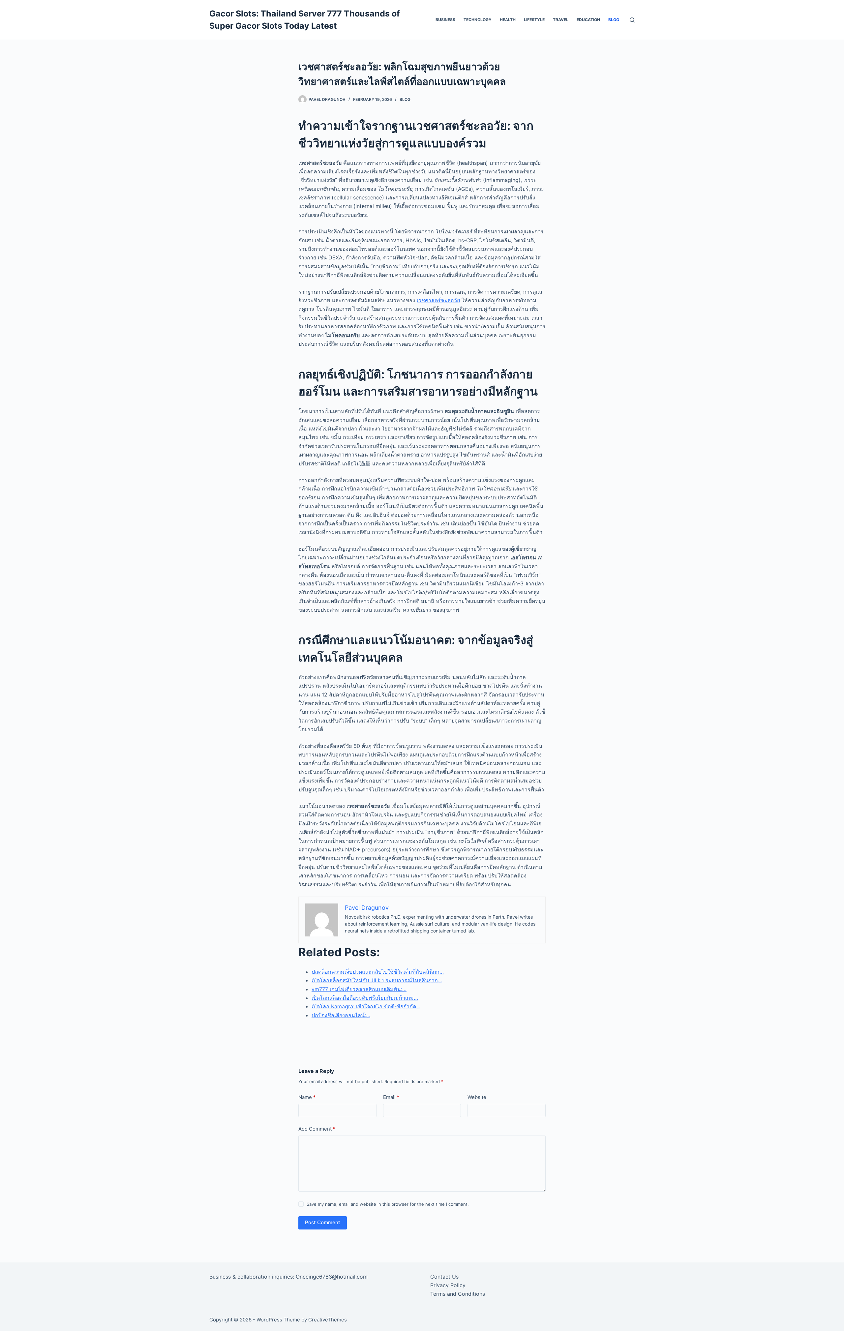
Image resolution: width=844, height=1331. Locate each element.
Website (476, 1097)
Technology (478, 19)
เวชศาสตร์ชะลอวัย (438, 300)
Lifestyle (534, 19)
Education (588, 19)
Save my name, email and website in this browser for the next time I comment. (388, 1204)
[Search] (632, 19)
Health (508, 19)
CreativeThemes (327, 1319)
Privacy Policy (448, 1285)
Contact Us (444, 1276)
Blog (613, 19)
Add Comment (316, 1129)
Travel (560, 19)
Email (391, 1097)
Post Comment (322, 1222)
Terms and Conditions (457, 1293)
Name (307, 1097)
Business (445, 19)
